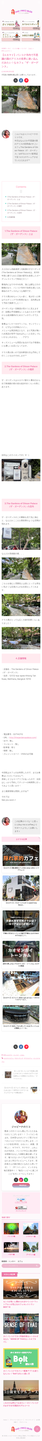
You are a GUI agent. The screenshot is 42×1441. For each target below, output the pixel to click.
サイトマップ (29, 1420)
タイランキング (21, 1210)
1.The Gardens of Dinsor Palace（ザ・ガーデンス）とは (21, 198)
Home (5, 1420)
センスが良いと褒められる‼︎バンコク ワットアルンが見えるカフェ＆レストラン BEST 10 (20, 1304)
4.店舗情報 (11, 217)
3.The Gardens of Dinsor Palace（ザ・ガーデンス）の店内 (22, 211)
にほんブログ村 (21, 1202)
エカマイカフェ (9, 1058)
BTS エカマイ (8, 1055)
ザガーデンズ (19, 1058)
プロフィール (23, 1422)
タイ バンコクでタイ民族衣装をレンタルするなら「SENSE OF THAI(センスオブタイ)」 (20, 1339)
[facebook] (21, 80)
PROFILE (22, 1185)
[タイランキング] (21, 1208)
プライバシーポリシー (16, 1420)
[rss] (26, 1180)
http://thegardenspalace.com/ (23, 737)
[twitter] (15, 80)
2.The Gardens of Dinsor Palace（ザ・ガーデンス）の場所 (22, 205)
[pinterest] (26, 80)
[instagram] (21, 1180)
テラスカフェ (28, 1058)
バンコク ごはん (18, 1055)
